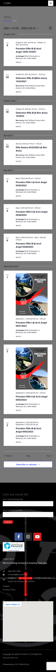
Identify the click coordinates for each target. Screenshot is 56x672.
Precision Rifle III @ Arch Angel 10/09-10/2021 (28, 50)
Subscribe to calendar (26, 464)
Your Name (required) (13, 499)
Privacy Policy (9, 590)
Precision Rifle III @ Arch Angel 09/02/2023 (28, 430)
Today (28, 456)
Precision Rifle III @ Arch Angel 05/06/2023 (28, 245)
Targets (6, 586)
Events (7, 21)
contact (9, 559)
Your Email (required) (12, 510)
